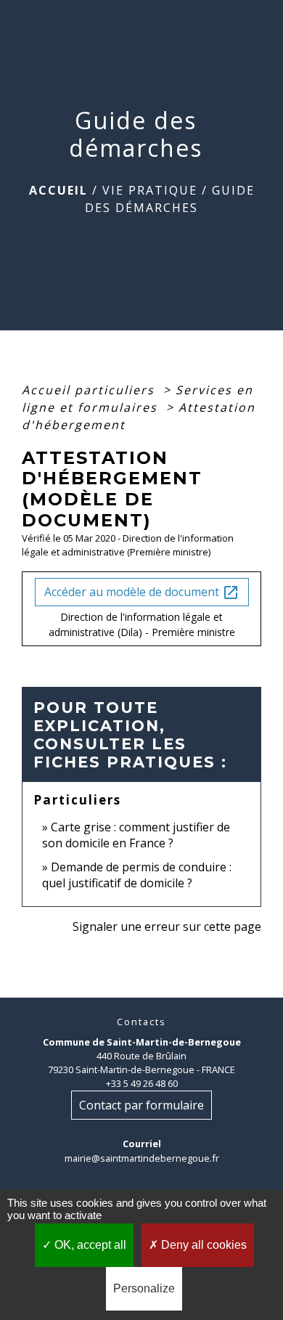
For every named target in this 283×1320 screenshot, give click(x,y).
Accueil (58, 190)
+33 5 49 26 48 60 (142, 1083)
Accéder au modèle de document (141, 593)
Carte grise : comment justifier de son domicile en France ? (136, 835)
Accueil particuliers (90, 390)
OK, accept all (89, 1245)
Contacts (141, 1022)
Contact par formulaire (141, 1105)
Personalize (144, 1288)
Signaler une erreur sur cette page (167, 926)
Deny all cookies (202, 1245)
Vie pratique (149, 190)
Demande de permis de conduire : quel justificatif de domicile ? (136, 875)
